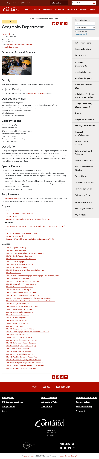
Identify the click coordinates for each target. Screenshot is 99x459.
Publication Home (83, 42)
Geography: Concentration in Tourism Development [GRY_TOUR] (28, 219)
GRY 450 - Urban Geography (16, 318)
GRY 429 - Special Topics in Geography (19, 312)
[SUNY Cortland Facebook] (60, 449)
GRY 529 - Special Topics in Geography (19, 354)
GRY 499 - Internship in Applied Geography (21, 346)
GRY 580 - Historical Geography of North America (23, 360)
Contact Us (81, 410)
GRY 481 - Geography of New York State (20, 329)
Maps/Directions (49, 397)
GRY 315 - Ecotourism (13, 273)
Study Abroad (81, 176)
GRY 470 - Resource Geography (17, 323)
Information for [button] (58, 3)
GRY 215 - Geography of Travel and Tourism (21, 259)
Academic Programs (83, 78)
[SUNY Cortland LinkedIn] (69, 449)
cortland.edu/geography (10, 47)
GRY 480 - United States (14, 326)
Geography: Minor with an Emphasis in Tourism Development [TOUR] (30, 239)
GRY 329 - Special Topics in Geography (19, 287)
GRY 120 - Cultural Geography (16, 250)
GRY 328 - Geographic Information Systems (21, 284)
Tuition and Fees (82, 195)
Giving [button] (93, 9)
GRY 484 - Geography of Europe (17, 334)
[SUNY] (30, 445)
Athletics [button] (83, 9)
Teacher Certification (84, 182)
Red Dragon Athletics (84, 208)
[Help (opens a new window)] (65, 23)
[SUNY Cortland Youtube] (65, 449)
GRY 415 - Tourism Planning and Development (22, 306)
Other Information (83, 202)
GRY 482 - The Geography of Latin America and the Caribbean (27, 332)
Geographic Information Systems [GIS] (19, 213)
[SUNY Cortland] (49, 426)
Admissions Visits (49, 402)
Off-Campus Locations (12, 402)
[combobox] (48, 18)
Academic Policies (83, 72)
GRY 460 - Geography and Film (16, 320)
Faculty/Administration (85, 125)
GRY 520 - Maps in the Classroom (17, 348)
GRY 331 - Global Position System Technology (21, 292)
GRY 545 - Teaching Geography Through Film (21, 357)
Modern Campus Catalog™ (68, 456)
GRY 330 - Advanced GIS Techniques (18, 290)
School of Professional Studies (85, 168)
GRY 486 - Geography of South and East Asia (21, 340)
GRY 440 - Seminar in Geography (17, 315)
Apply (46, 386)
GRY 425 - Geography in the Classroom (19, 309)
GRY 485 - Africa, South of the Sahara (19, 337)
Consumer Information (86, 397)
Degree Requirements (12, 198)
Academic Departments (81, 64)
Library (5, 410)
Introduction (80, 55)
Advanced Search (81, 34)
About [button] (26, 9)
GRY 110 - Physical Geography (16, 248)
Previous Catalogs (83, 49)
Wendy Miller (6, 34)
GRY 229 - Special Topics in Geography (19, 264)
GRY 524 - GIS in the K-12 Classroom (18, 351)
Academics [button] (35, 9)
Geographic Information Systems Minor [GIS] (21, 233)
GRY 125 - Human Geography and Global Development (25, 253)
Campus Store (8, 406)
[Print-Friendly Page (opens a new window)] (61, 23)
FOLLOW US (67, 444)
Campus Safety (83, 402)
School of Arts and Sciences (83, 153)
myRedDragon (7, 3)
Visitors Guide (26, 3)
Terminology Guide (83, 188)
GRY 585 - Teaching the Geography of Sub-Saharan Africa (25, 365)
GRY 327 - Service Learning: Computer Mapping (22, 281)
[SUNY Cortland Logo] (11, 10)
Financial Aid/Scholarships (82, 134)
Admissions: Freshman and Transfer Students (84, 96)
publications (28, 456)
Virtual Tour (46, 406)
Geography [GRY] (12, 216)
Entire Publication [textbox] (81, 24)
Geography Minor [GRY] (14, 236)
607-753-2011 (50, 435)
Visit (34, 386)
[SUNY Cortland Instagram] (74, 449)
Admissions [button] (47, 9)
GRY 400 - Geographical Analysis (17, 304)
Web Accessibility (84, 406)
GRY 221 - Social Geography (15, 262)
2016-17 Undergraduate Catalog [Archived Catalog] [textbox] (44, 18)
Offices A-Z (16, 3)
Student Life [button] (72, 9)
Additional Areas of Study (83, 86)
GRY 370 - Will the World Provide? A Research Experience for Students (30, 301)
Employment (8, 397)
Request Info (63, 386)
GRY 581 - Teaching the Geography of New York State (24, 362)
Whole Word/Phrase (82, 31)
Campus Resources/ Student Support (84, 105)
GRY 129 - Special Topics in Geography (19, 256)
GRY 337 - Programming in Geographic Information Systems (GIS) (28, 298)
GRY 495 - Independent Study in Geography (21, 343)
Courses (78, 113)
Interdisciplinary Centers (82, 143)
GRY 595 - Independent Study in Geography (21, 368)
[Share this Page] (57, 23)
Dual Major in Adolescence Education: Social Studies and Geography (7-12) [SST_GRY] (35, 226)
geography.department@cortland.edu (19, 44)
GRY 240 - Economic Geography (17, 267)
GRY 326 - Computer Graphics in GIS (18, 278)
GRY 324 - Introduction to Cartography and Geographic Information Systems (32, 276)
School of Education (84, 160)
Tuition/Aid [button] (59, 9)
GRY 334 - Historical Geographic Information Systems (24, 295)
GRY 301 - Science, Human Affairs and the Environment (25, 270)
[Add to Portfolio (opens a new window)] (53, 23)
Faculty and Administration (37, 93)
